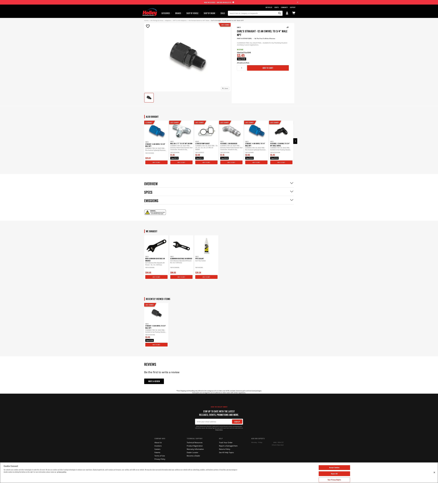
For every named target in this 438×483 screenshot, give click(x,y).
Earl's (239, 27)
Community (284, 7)
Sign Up (237, 421)
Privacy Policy (219, 429)
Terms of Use (159, 456)
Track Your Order (225, 442)
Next (295, 141)
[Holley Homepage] (149, 10)
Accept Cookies (334, 467)
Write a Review (154, 381)
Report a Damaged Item (228, 446)
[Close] (434, 472)
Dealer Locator (192, 452)
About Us (158, 442)
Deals (223, 13)
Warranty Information (195, 449)
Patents (157, 452)
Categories (165, 13)
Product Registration (195, 446)
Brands (178, 13)
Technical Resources (194, 442)
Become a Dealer (193, 456)
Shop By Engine (209, 13)
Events (276, 7)
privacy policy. (62, 472)
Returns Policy (224, 449)
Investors (158, 446)
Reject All (334, 473)
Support (293, 7)
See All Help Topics (226, 452)
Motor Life (269, 7)
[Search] (280, 13)
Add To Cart (268, 68)
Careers (157, 449)
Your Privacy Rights (334, 480)
